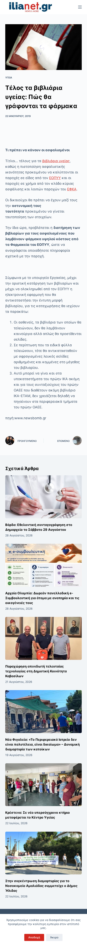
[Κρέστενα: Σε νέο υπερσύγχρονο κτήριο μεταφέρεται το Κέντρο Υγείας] (43, 784)
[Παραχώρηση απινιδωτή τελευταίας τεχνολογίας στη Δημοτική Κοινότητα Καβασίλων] (43, 638)
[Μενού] (80, 7)
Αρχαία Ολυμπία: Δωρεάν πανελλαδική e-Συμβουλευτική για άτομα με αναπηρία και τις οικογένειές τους (42, 598)
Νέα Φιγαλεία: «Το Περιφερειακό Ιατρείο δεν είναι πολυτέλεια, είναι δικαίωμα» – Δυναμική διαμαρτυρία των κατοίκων (42, 744)
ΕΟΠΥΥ (55, 178)
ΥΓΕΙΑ (8, 77)
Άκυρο (54, 937)
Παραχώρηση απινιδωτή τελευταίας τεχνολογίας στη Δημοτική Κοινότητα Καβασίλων (36, 671)
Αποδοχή (34, 937)
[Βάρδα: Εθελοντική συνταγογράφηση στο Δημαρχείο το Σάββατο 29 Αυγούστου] (43, 496)
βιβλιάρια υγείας (56, 161)
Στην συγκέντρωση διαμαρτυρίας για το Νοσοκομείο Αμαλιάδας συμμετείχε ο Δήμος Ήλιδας (41, 886)
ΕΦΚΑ (71, 189)
